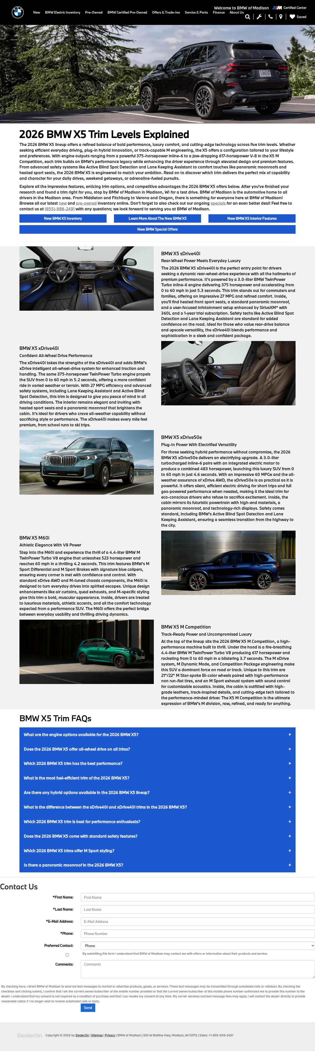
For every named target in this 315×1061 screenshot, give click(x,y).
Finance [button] (219, 12)
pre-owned (86, 203)
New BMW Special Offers (157, 229)
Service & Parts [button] (196, 12)
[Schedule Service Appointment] (259, 18)
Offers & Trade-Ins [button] (166, 12)
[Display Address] (281, 18)
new (63, 203)
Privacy (110, 1035)
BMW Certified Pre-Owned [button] (127, 12)
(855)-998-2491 (60, 208)
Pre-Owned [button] (94, 12)
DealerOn (82, 1035)
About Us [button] (237, 12)
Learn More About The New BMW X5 (158, 218)
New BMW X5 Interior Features (252, 218)
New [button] (36, 12)
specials (218, 203)
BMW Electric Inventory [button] (62, 12)
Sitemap (97, 1035)
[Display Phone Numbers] (270, 18)
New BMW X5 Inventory (63, 218)
